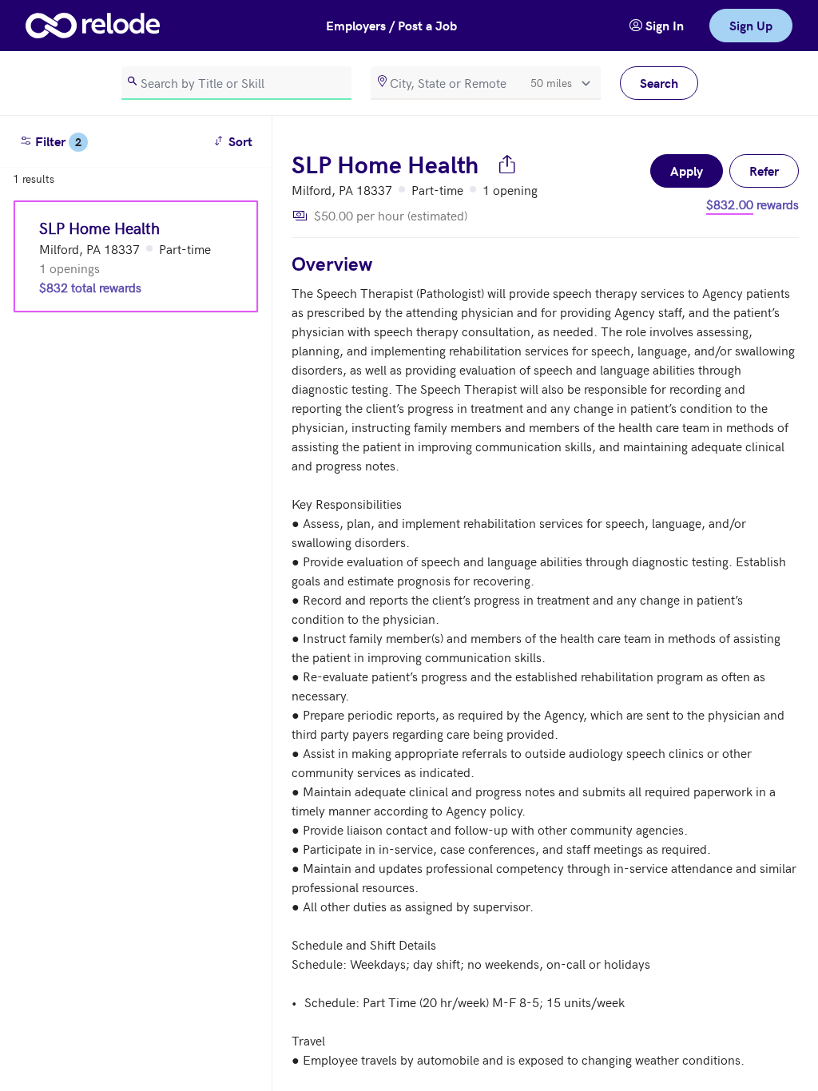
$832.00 (729, 203)
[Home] (93, 25)
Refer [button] (764, 170)
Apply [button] (686, 170)
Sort (235, 140)
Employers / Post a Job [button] (391, 25)
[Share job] (507, 164)
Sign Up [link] (750, 25)
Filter (56, 141)
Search (659, 82)
